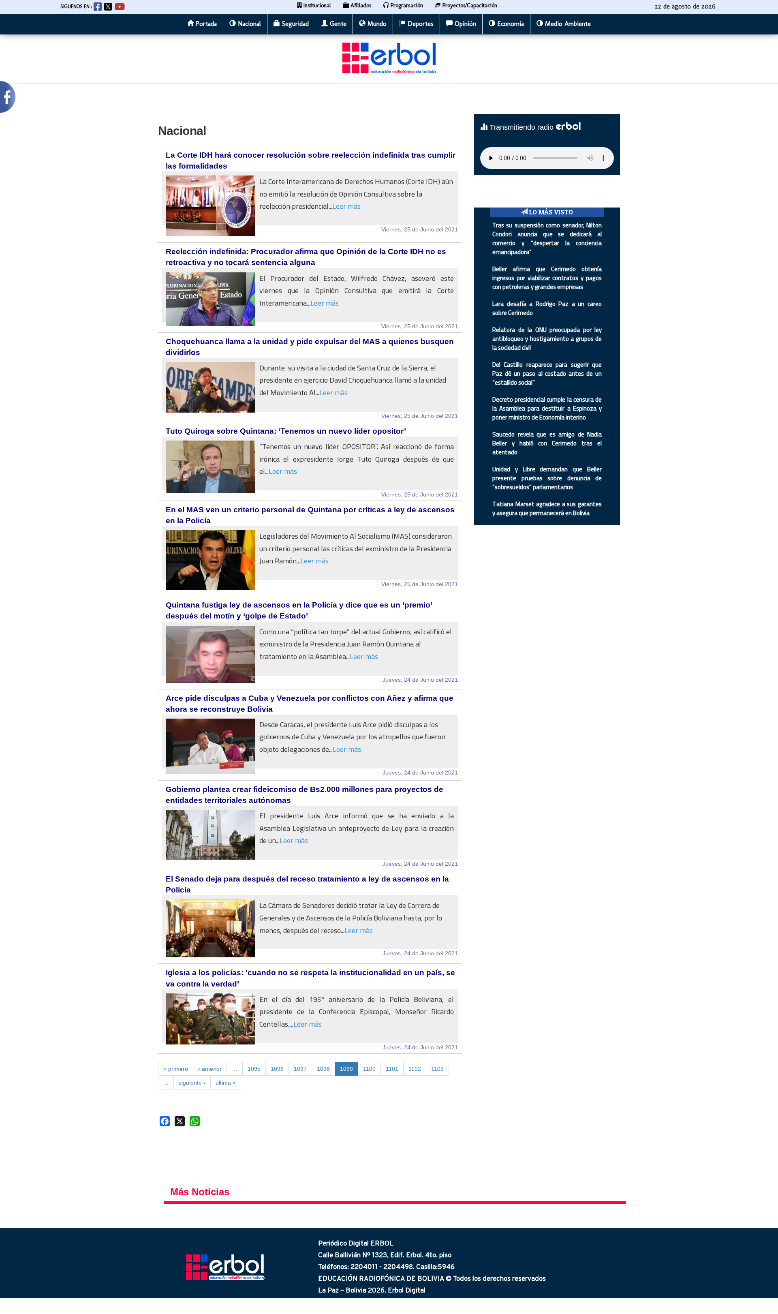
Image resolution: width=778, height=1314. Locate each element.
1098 (323, 1069)
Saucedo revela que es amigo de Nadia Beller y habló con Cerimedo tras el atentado (547, 443)
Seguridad (294, 24)
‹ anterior (210, 1069)
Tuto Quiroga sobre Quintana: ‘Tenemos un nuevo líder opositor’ (286, 431)
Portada (205, 24)
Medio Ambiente (567, 24)
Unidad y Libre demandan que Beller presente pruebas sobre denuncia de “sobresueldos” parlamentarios (547, 478)
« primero (175, 1069)
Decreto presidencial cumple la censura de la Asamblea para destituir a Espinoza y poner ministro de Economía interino (547, 408)
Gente (337, 24)
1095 (254, 1069)
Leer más (346, 206)
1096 (277, 1069)
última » (226, 1082)
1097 (300, 1069)
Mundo (376, 24)
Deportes (420, 24)
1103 (437, 1069)
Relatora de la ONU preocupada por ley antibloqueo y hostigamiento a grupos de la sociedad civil (547, 338)
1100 (369, 1069)
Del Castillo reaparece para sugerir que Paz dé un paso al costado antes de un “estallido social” (547, 373)
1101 (392, 1069)
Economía (509, 24)
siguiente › (192, 1082)
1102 (414, 1069)
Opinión (464, 24)
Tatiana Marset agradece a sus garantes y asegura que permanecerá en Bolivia (547, 508)
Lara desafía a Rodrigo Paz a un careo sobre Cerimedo (547, 308)
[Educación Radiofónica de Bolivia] (389, 57)
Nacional (248, 24)
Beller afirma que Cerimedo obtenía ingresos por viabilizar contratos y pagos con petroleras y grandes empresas (547, 278)
